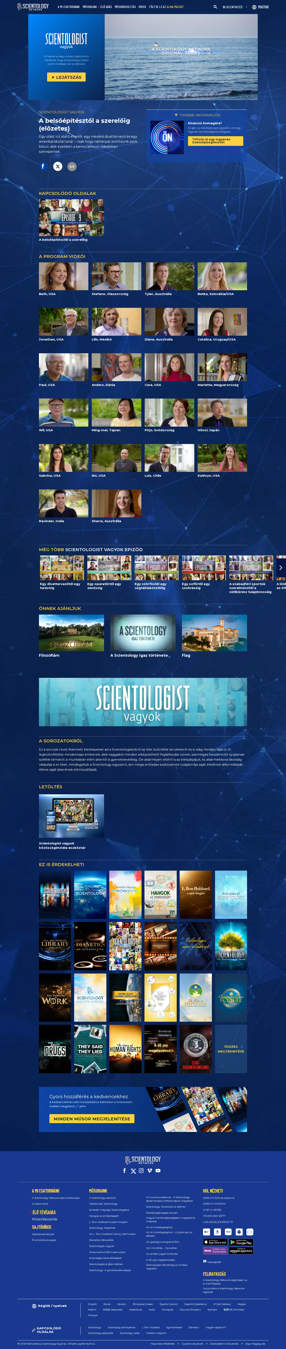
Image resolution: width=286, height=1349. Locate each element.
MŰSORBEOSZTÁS (125, 7)
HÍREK (142, 7)
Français (93, 1315)
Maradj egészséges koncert (162, 1212)
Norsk (152, 1309)
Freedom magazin (156, 1333)
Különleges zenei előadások (105, 1258)
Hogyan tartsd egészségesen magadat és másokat (170, 1219)
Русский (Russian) (190, 1309)
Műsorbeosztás (44, 1219)
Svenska (212, 1309)
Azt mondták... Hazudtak (161, 1247)
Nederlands (135, 1309)
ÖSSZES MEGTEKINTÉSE (231, 1049)
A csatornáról (40, 1203)
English (92, 1304)
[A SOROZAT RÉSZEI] (55, 895)
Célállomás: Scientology (103, 1203)
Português (167, 1309)
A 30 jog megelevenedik (160, 1259)
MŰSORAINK (90, 7)
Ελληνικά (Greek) (143, 1304)
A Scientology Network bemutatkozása (56, 1197)
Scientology (94, 1327)
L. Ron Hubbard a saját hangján (108, 1221)
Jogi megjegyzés (255, 1343)
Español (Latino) (169, 1304)
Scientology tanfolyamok (121, 1327)
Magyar (242, 1304)
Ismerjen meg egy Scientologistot (109, 1209)
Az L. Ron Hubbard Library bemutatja (112, 1233)
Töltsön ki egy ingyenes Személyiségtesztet (211, 140)
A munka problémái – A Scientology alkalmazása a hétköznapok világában (169, 1199)
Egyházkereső (174, 1327)
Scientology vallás (129, 1333)
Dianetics (194, 1327)
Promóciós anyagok (44, 1240)
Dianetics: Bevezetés (101, 1240)
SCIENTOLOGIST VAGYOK (62, 112)
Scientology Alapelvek (102, 1227)
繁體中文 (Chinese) (234, 1309)
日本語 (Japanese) (112, 1309)
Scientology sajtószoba (100, 1333)
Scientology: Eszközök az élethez (166, 1206)
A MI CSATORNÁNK (69, 7)
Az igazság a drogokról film (162, 1241)
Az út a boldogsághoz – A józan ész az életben (169, 1234)
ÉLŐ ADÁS (106, 7)
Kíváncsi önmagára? (205, 123)
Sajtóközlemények (43, 1234)
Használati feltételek (163, 1343)
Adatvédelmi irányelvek (224, 1343)
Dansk (107, 1304)
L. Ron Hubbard (151, 1327)
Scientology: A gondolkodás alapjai (110, 1270)
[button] (5, 567)
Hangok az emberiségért (104, 1215)
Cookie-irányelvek (192, 1343)
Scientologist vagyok (101, 1246)
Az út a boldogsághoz (159, 1227)
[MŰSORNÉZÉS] (231, 895)
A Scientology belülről (102, 1197)
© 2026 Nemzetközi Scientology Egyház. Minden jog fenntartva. (56, 1343)
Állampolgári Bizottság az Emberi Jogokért (167, 1266)
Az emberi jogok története (162, 1253)
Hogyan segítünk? (216, 1327)
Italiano (92, 1309)
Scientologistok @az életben (106, 1264)
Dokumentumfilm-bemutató (107, 1252)
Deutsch (121, 1304)
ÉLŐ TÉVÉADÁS (44, 1212)
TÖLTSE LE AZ (166, 7)
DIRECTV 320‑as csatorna (218, 1197)
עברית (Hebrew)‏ (222, 1304)
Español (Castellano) (195, 1304)
